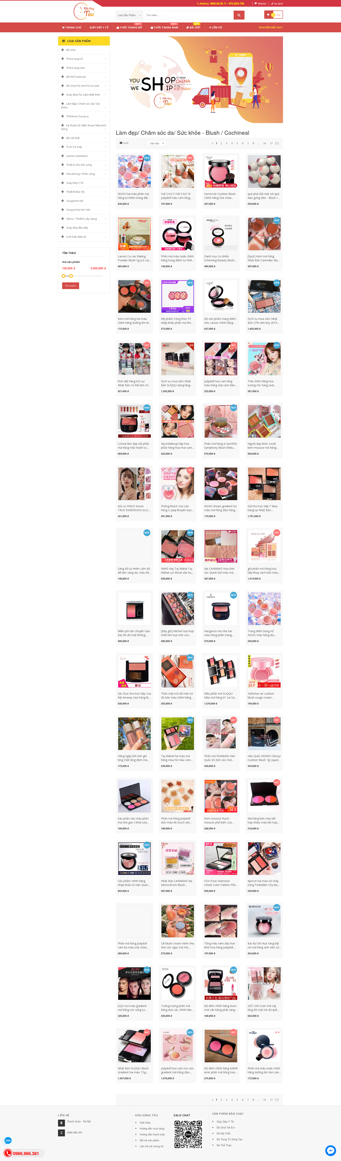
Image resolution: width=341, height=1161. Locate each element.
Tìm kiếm (70, 285)
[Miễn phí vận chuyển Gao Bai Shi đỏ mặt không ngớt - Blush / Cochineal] (134, 608)
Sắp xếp (155, 143)
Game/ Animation (77, 156)
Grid (125, 143)
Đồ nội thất (73, 138)
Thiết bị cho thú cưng (79, 165)
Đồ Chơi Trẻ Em (226, 1127)
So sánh (278, 3)
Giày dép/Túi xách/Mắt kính (83, 94)
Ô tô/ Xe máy (74, 147)
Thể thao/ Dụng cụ (77, 116)
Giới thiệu (145, 1122)
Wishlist (262, 3)
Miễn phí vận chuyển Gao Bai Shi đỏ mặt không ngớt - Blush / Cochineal (134, 635)
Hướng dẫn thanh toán (152, 1134)
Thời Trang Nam (165, 26)
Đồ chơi (70, 50)
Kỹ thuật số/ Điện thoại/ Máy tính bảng (83, 127)
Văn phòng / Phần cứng (80, 174)
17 (271, 143)
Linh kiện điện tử (76, 236)
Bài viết (195, 26)
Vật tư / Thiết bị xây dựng (81, 218)
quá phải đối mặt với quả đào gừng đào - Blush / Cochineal (263, 198)
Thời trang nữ (74, 58)
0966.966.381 (74, 1132)
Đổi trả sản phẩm (149, 1140)
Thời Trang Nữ (130, 26)
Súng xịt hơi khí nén (78, 209)
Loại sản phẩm (127, 15)
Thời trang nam (75, 68)
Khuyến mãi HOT (271, 27)
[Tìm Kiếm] (239, 15)
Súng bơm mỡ (74, 201)
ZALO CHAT (181, 1115)
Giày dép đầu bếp (77, 227)
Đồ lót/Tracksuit (76, 76)
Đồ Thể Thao (224, 1145)
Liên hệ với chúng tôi (151, 1146)
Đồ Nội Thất (223, 1133)
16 (264, 143)
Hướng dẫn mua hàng (152, 1128)
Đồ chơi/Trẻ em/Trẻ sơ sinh (82, 85)
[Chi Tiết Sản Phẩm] (127, 157)
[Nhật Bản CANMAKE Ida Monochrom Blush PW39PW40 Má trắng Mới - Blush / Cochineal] (177, 858)
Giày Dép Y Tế (99, 27)
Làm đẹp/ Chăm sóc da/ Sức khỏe (80, 105)
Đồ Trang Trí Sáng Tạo (229, 1139)
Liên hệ (216, 27)
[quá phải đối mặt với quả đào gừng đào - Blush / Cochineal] (264, 171)
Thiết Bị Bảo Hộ (75, 192)
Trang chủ (73, 27)
